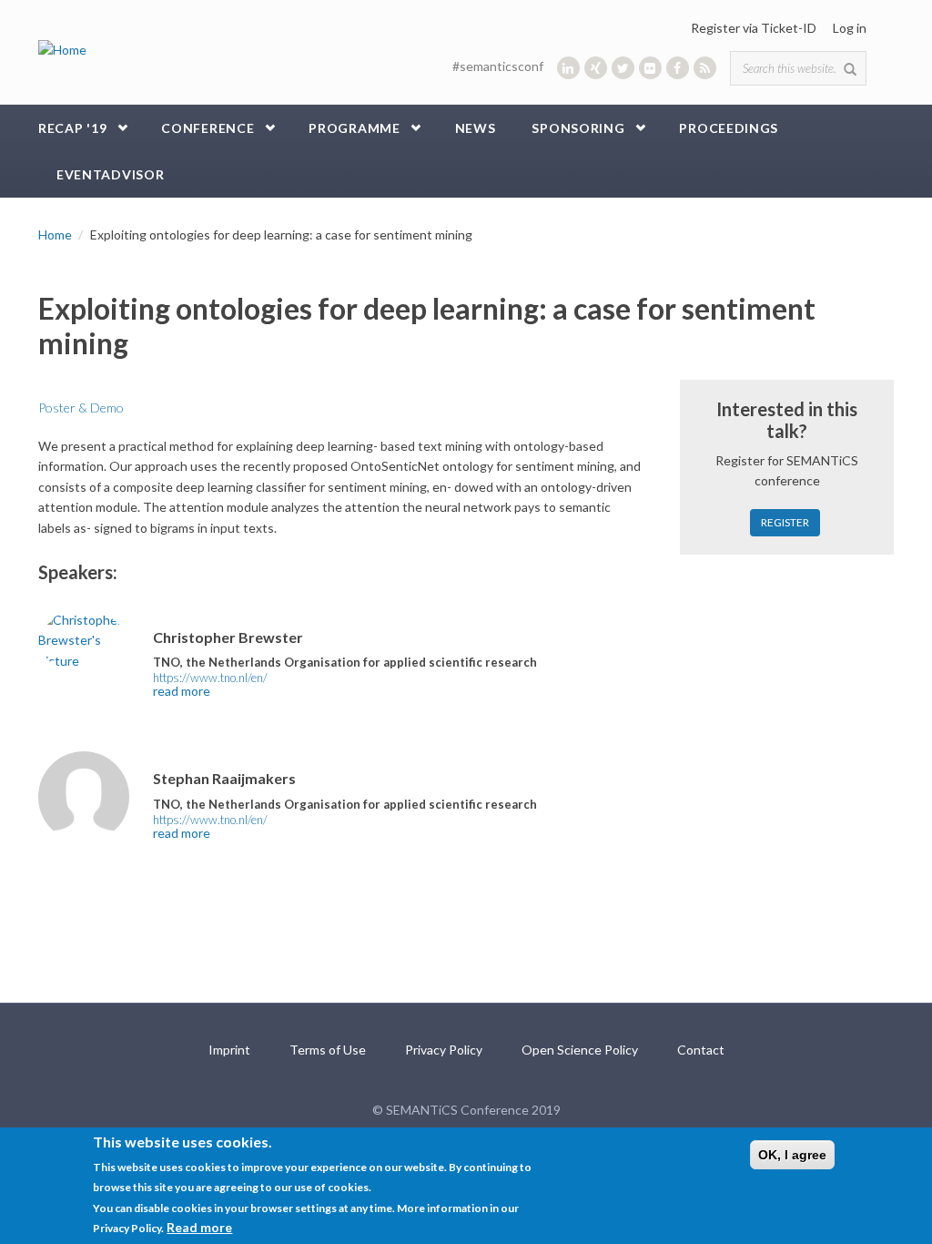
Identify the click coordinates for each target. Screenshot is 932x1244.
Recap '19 (72, 128)
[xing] (595, 67)
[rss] (705, 67)
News (475, 128)
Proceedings (728, 128)
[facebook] (677, 67)
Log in (849, 28)
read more (181, 690)
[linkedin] (568, 67)
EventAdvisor (110, 174)
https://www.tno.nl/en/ (210, 677)
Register (785, 522)
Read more (199, 1227)
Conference (207, 128)
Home (55, 234)
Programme (354, 128)
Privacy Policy (443, 1049)
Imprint (229, 1049)
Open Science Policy (580, 1049)
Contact (700, 1049)
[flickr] (650, 67)
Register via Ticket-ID (753, 28)
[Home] (62, 48)
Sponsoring (578, 128)
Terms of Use (327, 1049)
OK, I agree (792, 1154)
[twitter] (623, 67)
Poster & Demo (81, 407)
